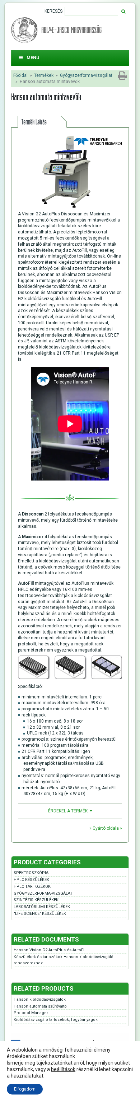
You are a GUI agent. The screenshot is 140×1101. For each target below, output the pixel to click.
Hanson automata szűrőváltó (40, 1006)
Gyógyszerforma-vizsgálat (86, 75)
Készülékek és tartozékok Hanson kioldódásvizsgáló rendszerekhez (63, 960)
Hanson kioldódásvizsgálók (40, 999)
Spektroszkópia (31, 872)
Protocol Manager (31, 1012)
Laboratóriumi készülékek (42, 906)
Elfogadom (25, 1089)
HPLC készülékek (31, 879)
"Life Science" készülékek (40, 913)
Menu (33, 57)
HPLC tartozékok (32, 886)
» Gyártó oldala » (105, 828)
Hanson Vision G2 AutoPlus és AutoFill (50, 950)
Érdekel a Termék (68, 810)
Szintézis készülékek (36, 900)
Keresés (53, 11)
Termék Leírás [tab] (34, 122)
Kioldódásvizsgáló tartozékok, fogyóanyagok (56, 1019)
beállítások (63, 1069)
